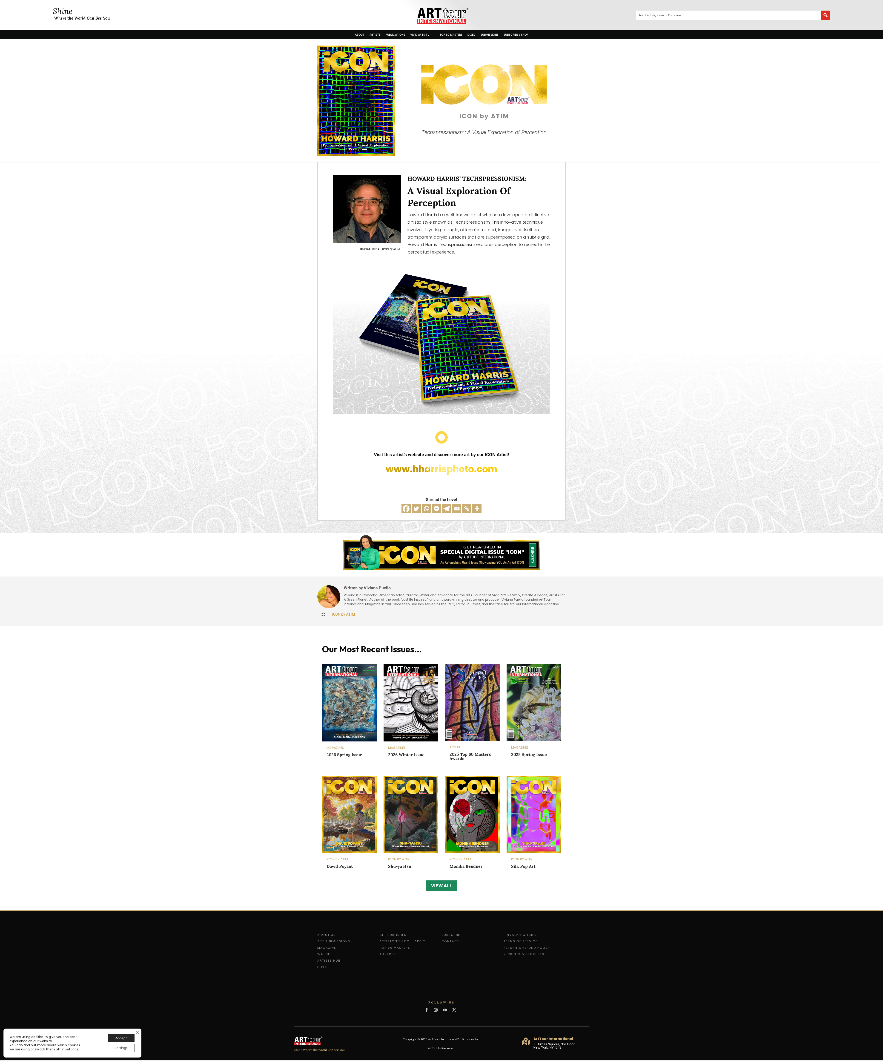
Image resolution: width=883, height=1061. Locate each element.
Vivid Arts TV (419, 35)
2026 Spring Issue (344, 754)
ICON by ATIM (343, 614)
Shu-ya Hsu (399, 866)
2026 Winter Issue (406, 754)
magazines (335, 747)
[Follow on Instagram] (435, 1010)
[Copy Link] (466, 508)
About (359, 35)
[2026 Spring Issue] (349, 702)
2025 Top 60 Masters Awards (470, 756)
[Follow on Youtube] (445, 1010)
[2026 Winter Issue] (411, 702)
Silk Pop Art (523, 866)
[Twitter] (416, 508)
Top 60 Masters (450, 35)
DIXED (471, 35)
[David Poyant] (349, 814)
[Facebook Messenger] (436, 508)
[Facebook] (406, 508)
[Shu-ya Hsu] (411, 814)
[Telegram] (446, 508)
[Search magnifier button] (825, 15)
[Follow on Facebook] (426, 1010)
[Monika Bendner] (472, 814)
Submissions (490, 35)
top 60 (455, 747)
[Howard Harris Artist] (367, 241)
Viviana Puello (377, 587)
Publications (395, 35)
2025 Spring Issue (529, 754)
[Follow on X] (454, 1010)
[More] (477, 508)
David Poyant (340, 866)
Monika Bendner (466, 866)
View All (441, 885)
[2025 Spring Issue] (534, 702)
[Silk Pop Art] (534, 814)
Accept (121, 1038)
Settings (121, 1048)
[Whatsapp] (426, 508)
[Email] (456, 508)
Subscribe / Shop (516, 35)
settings (71, 1049)
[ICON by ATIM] (356, 154)
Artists (375, 35)
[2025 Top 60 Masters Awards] (472, 702)
